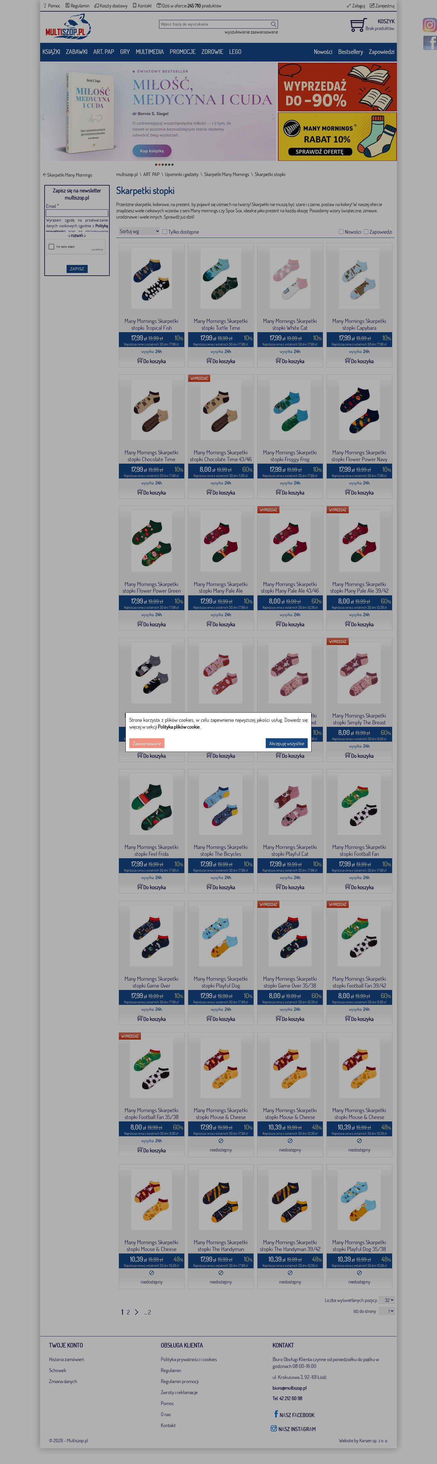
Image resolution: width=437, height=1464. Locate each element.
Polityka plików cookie (179, 726)
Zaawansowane (147, 743)
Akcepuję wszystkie (286, 743)
